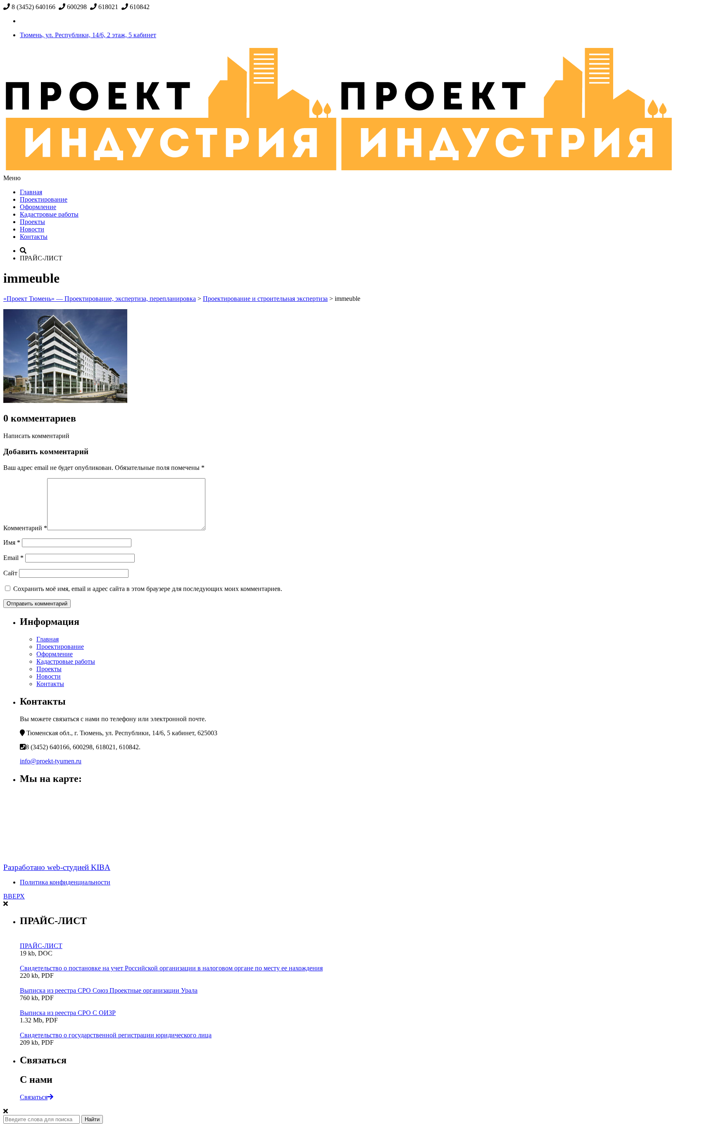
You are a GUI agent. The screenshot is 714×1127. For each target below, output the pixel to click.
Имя (11, 542)
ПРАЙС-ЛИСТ (41, 945)
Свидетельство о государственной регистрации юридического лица (116, 1035)
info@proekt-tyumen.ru (50, 761)
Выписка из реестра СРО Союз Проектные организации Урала (109, 990)
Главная (31, 191)
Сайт (10, 573)
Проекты (32, 221)
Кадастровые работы (49, 214)
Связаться (34, 1097)
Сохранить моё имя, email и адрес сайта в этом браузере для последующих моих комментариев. (147, 588)
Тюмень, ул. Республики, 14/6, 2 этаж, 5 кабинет (88, 34)
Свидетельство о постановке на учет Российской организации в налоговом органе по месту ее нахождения (171, 968)
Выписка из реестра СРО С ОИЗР (68, 1012)
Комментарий (25, 527)
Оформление (38, 206)
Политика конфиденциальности (65, 882)
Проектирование (43, 199)
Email (13, 557)
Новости (32, 229)
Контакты (34, 236)
